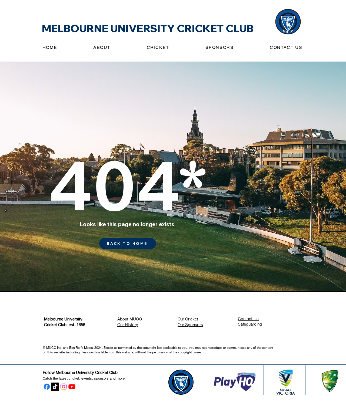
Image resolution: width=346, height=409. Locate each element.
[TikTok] (55, 387)
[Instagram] (63, 387)
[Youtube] (72, 387)
